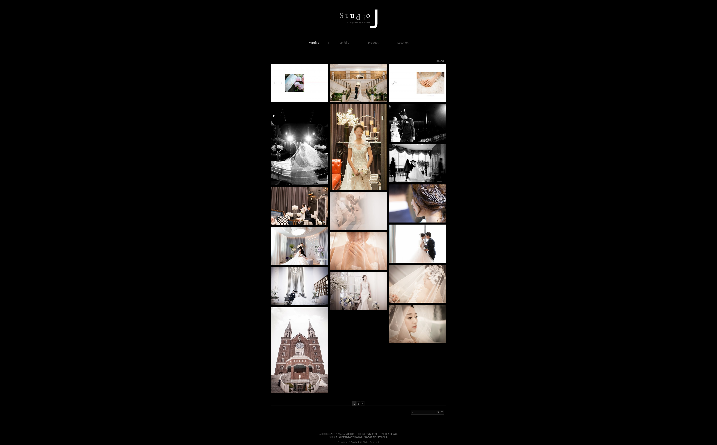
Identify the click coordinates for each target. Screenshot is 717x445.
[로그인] (440, 60)
